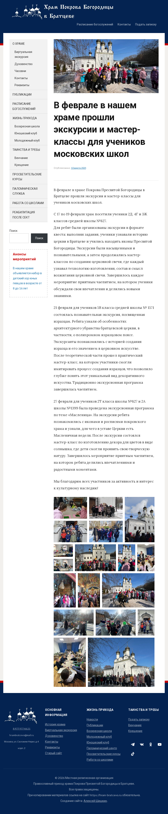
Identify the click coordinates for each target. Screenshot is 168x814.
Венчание (21, 158)
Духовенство (24, 64)
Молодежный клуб (27, 140)
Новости (92, 719)
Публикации (22, 94)
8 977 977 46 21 (21, 728)
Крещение (22, 165)
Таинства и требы (26, 149)
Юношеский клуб (26, 133)
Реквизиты (22, 85)
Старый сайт (53, 753)
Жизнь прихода (24, 118)
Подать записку (146, 24)
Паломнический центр (102, 748)
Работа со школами (28, 203)
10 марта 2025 (78, 168)
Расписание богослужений (95, 24)
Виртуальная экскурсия (61, 730)
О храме (18, 43)
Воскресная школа (27, 126)
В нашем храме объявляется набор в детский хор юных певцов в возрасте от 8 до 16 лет (27, 278)
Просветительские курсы (103, 754)
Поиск (13, 230)
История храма (55, 724)
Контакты (124, 24)
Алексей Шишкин (95, 801)
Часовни (20, 71)
